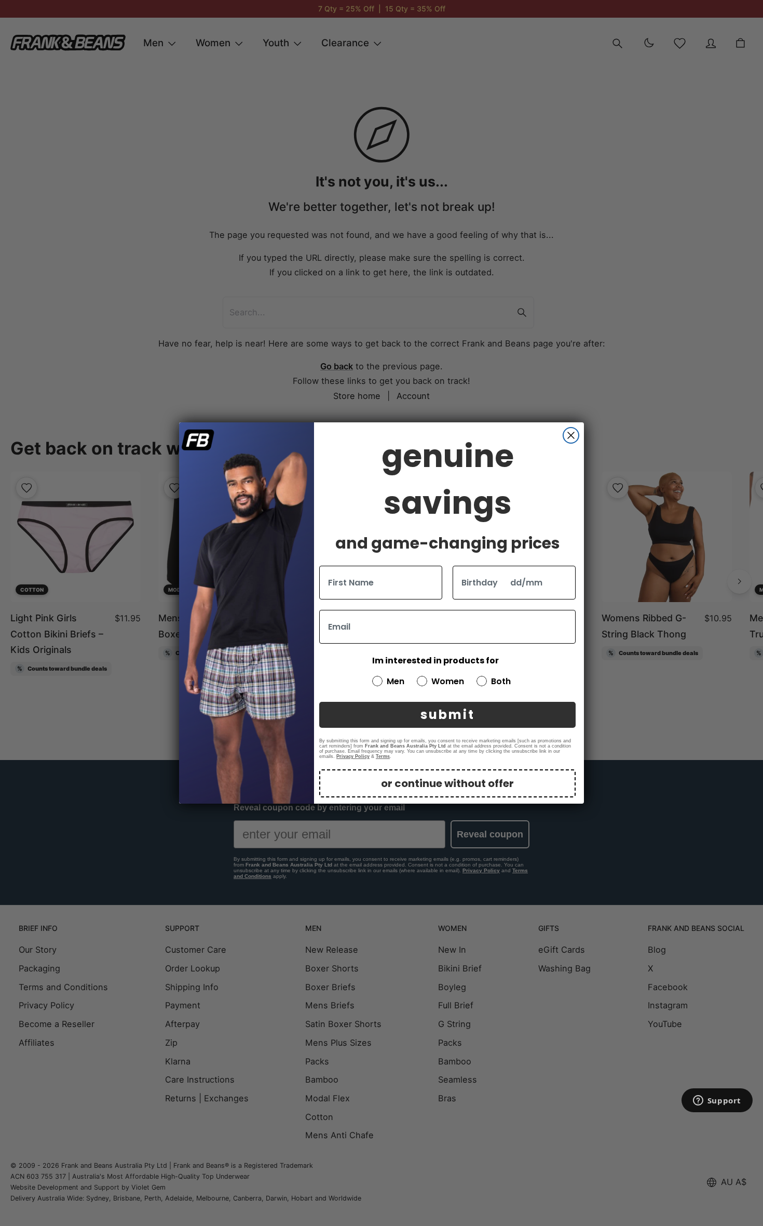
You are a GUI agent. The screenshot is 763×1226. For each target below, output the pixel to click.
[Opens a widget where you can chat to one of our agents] (717, 1101)
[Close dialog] (571, 435)
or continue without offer (447, 783)
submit (447, 714)
